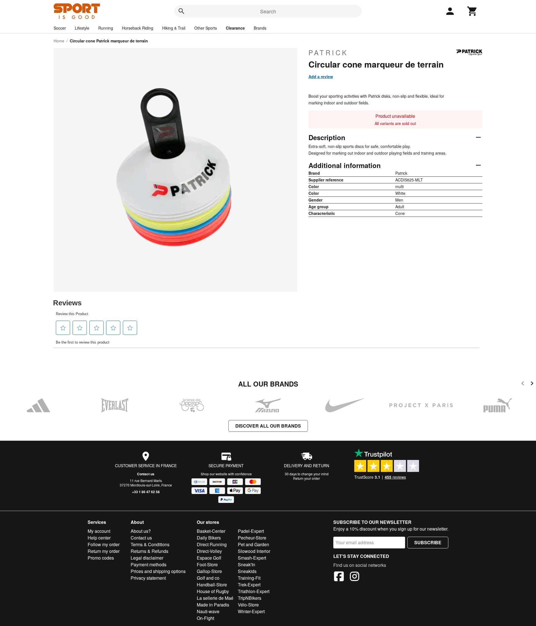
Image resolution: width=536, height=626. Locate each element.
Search (268, 11)
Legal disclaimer (147, 558)
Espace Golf (209, 558)
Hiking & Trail (173, 28)
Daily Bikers (209, 537)
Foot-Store (207, 564)
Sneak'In (246, 564)
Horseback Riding (137, 28)
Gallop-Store (209, 571)
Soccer (60, 28)
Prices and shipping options (158, 571)
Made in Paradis (213, 604)
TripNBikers (249, 598)
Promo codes (101, 558)
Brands (260, 28)
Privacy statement (148, 578)
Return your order (306, 478)
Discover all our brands (268, 426)
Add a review (320, 76)
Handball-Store (212, 584)
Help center (99, 537)
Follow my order (103, 544)
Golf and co (208, 578)
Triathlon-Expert (253, 591)
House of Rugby (213, 591)
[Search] (181, 11)
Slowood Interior (254, 551)
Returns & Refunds (149, 551)
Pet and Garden (253, 544)
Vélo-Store (248, 604)
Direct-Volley (209, 551)
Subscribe (427, 542)
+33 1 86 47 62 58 (146, 491)
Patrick (328, 52)
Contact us (145, 474)
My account (99, 531)
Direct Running (212, 544)
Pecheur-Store (252, 537)
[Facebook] (338, 577)
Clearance (235, 28)
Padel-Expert (251, 531)
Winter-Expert (251, 611)
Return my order (103, 551)
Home (59, 41)
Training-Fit (249, 578)
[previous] (523, 384)
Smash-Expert (252, 558)
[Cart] (472, 11)
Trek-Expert (249, 584)
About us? (141, 531)
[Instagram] (354, 577)
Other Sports (205, 28)
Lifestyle (82, 28)
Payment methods (148, 564)
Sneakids (247, 571)
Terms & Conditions (150, 544)
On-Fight (205, 618)
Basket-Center (211, 531)
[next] (532, 384)
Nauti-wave (208, 611)
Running (105, 28)
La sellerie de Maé (215, 598)
